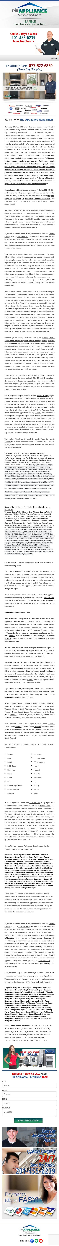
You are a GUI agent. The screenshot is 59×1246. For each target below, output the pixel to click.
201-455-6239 (23, 37)
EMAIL (4, 1099)
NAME (4, 1081)
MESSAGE (6, 1108)
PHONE (5, 1090)
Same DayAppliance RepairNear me (43, 1135)
